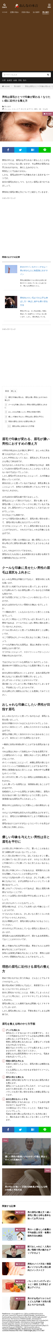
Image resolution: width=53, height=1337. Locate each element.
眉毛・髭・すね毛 (41, 109)
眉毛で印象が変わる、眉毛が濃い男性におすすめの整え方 (26, 398)
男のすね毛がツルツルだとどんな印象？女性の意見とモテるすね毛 (39, 1301)
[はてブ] (33, 150)
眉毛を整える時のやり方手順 (21, 426)
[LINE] (45, 150)
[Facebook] (8, 150)
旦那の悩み (25, 12)
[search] (48, 74)
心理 (4, 80)
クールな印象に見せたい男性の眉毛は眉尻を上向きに (26, 406)
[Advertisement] (26, 41)
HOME (4, 12)
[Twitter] (20, 150)
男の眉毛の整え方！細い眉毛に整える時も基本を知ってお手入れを (39, 1215)
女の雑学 (36, 12)
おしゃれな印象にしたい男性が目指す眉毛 (23, 412)
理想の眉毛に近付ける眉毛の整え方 (20, 421)
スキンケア (16, 109)
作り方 (23, 109)
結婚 (15, 80)
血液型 (9, 80)
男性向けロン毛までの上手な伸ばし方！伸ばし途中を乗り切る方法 (34, 301)
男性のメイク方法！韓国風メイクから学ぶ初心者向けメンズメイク (39, 1266)
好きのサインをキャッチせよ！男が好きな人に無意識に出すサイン (34, 270)
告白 (24, 80)
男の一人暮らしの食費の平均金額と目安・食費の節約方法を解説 (39, 1232)
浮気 (20, 80)
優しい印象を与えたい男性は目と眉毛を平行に (25, 417)
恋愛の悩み (14, 12)
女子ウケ (30, 109)
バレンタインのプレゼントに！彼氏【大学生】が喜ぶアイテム (39, 1284)
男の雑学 (45, 12)
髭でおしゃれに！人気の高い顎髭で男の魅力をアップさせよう (39, 1249)
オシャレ (7, 109)
